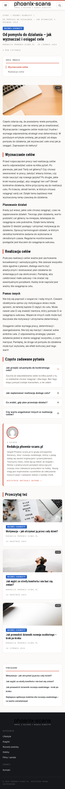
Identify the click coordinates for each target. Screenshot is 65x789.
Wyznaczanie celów (18, 67)
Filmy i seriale (9, 757)
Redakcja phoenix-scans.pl (19, 45)
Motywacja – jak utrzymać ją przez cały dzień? (32, 531)
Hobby (6, 752)
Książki (6, 741)
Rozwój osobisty (22, 15)
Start (6, 15)
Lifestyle (7, 736)
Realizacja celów (16, 72)
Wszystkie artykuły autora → (24, 481)
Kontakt (6, 770)
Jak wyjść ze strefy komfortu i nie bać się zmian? (30, 681)
